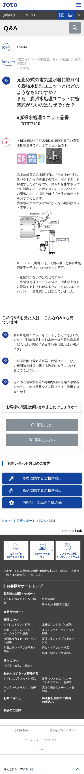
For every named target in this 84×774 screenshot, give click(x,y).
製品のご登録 (12, 710)
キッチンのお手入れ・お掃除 (20, 689)
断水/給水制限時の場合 (56, 604)
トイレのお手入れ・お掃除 (20, 678)
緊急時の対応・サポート (20, 593)
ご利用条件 (21, 730)
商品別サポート (14, 612)
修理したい (11, 619)
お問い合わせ (12, 698)
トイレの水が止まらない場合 (20, 600)
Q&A (42, 520)
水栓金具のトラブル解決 (57, 624)
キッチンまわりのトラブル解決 (58, 631)
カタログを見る (61, 15)
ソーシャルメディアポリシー (42, 740)
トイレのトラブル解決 (17, 624)
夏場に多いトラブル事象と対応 (58, 640)
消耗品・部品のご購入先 (42, 502)
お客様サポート (24, 520)
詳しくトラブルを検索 (55, 647)
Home (6, 520)
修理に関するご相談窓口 (42, 478)
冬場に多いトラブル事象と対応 (20, 649)
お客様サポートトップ (25, 586)
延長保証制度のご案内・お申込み (58, 700)
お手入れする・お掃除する (21, 673)
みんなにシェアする (16, 769)
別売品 (24, 68)
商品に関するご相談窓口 (42, 490)
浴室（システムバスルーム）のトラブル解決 (18, 631)
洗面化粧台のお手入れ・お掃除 (58, 689)
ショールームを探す (70, 15)
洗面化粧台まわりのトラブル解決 (20, 640)
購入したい (11, 660)
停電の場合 (49, 599)
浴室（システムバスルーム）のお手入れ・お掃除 (57, 680)
